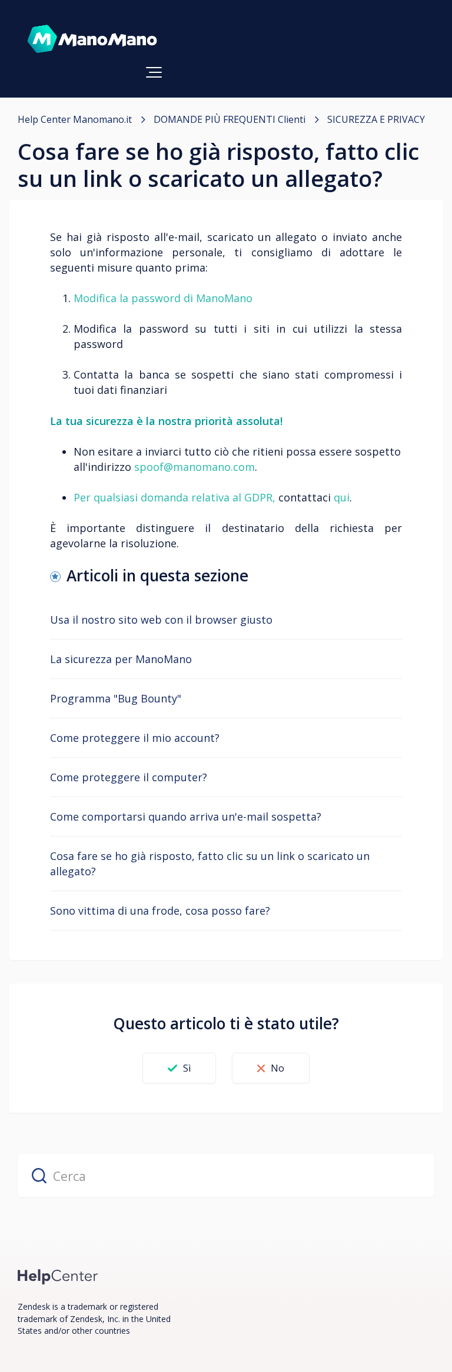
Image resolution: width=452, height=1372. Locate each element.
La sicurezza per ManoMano (121, 659)
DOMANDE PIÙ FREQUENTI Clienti (229, 119)
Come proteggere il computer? (128, 777)
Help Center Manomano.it (75, 119)
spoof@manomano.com (194, 467)
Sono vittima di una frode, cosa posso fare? (160, 910)
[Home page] (58, 1275)
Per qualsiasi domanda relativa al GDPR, (174, 497)
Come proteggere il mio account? (135, 738)
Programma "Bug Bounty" (115, 698)
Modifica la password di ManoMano (163, 298)
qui (342, 497)
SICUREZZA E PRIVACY (376, 119)
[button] (154, 72)
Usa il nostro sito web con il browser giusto (161, 620)
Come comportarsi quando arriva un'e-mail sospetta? (185, 816)
